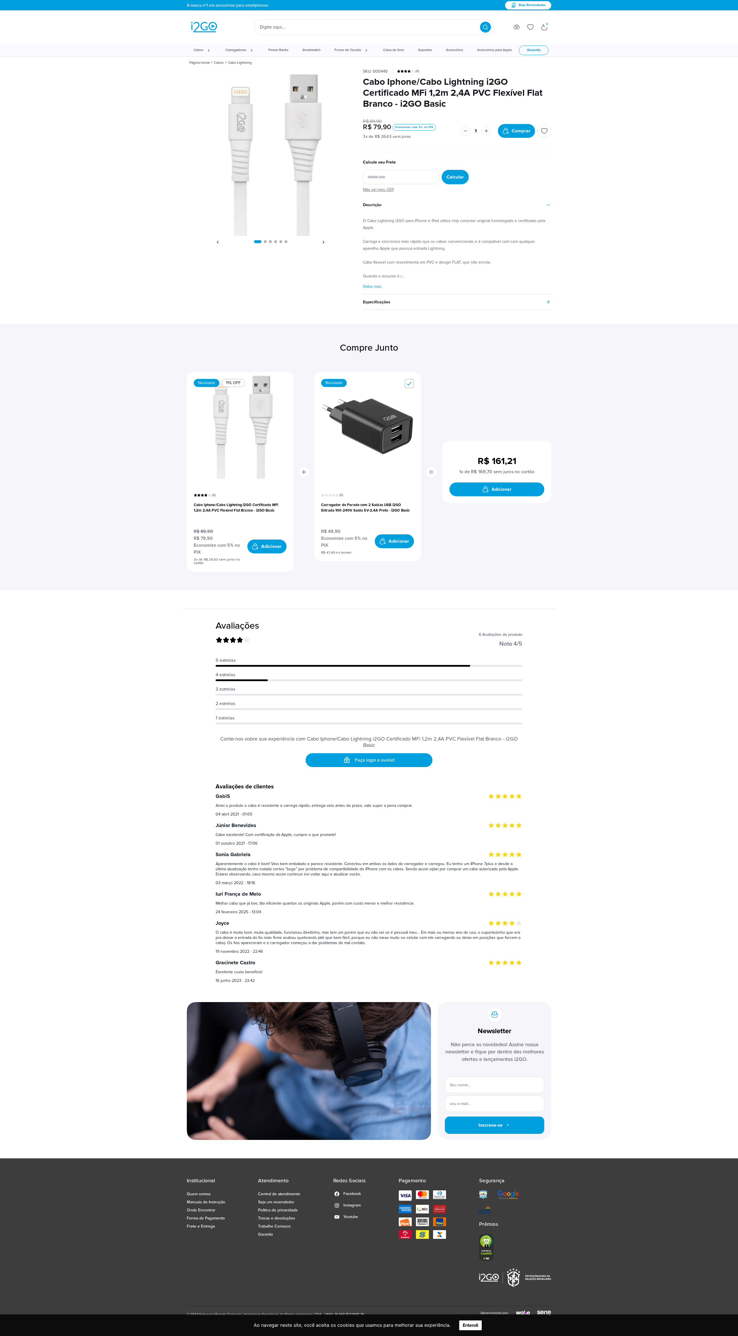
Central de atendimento (279, 1194)
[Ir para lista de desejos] (530, 27)
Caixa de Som (393, 50)
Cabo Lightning (240, 63)
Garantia (534, 50)
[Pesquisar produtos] (485, 27)
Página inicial (199, 63)
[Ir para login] (516, 27)
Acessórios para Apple (494, 50)
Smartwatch (311, 50)
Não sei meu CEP (378, 189)
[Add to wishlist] (544, 131)
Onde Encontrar (201, 1210)
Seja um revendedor (276, 1202)
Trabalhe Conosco (274, 1226)
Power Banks (278, 50)
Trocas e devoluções (276, 1218)
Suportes (425, 50)
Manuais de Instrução (206, 1202)
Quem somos (199, 1194)
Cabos (199, 50)
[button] (257, 241)
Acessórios (454, 50)
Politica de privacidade (278, 1210)
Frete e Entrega (201, 1226)
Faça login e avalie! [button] (375, 760)
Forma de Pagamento (206, 1218)
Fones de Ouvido (347, 50)
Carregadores (235, 50)
